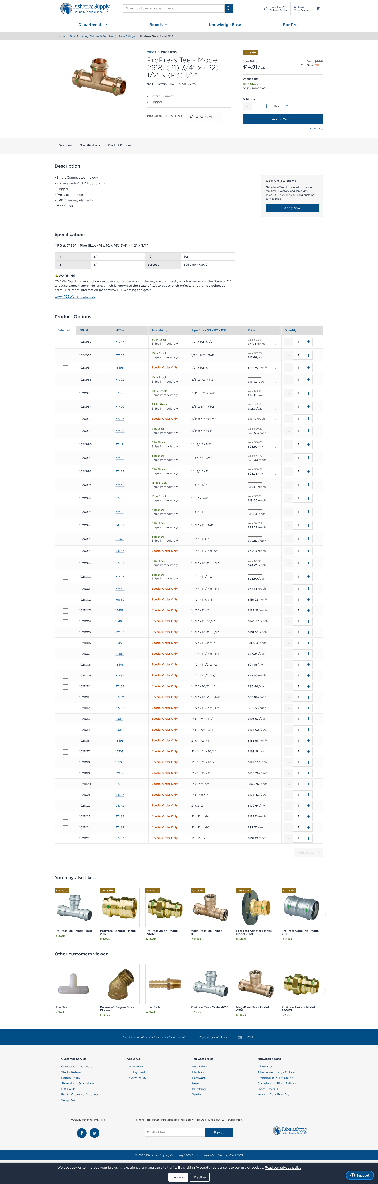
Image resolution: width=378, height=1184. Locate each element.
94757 (119, 551)
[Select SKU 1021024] (65, 827)
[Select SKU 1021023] (65, 817)
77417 (119, 444)
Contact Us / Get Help (76, 1066)
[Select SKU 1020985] (65, 380)
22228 (119, 773)
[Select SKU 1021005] (65, 632)
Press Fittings (126, 36)
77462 (119, 675)
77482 (119, 827)
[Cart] (316, 8)
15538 (119, 784)
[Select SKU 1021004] (65, 621)
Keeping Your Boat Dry (273, 1094)
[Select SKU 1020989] (65, 431)
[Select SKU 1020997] (65, 539)
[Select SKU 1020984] (65, 367)
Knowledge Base (225, 24)
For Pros (291, 24)
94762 (119, 525)
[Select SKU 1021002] (65, 600)
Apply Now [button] (292, 208)
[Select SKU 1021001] (65, 589)
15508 (119, 751)
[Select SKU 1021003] (65, 611)
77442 (119, 589)
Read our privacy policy (283, 1167)
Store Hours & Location (77, 1083)
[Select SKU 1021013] (65, 719)
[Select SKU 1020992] (65, 471)
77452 (119, 563)
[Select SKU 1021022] (65, 806)
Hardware (199, 1078)
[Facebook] (82, 1130)
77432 (119, 485)
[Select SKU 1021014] (65, 730)
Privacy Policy (136, 1078)
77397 (119, 393)
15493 (119, 367)
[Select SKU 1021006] (65, 643)
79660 (119, 599)
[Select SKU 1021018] (65, 762)
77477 (119, 838)
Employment (136, 1072)
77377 (119, 341)
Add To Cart (280, 119)
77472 (119, 697)
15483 (119, 654)
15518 (119, 719)
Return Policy (316, 128)
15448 (119, 664)
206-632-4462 (212, 1037)
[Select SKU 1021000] (65, 577)
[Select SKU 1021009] (65, 676)
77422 (119, 458)
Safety (196, 1094)
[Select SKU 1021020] (65, 784)
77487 (119, 816)
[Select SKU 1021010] (65, 687)
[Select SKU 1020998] (65, 551)
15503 (119, 762)
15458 (119, 610)
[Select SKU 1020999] (65, 563)
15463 (119, 621)
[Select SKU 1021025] (65, 838)
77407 (119, 431)
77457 (119, 708)
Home (61, 36)
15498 (119, 740)
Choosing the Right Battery (276, 1083)
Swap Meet (69, 1100)
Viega (151, 52)
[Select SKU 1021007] (65, 654)
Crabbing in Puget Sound (275, 1078)
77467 (119, 686)
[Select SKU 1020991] (65, 458)
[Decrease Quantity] (247, 106)
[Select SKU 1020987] (65, 407)
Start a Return (71, 1072)
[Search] (229, 8)
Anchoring (199, 1066)
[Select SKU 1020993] (65, 485)
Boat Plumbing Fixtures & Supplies (91, 36)
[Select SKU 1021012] (65, 708)
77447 (119, 576)
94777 (119, 795)
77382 (119, 355)
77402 (119, 406)
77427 (119, 471)
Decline (200, 1177)
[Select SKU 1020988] (65, 419)
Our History (135, 1066)
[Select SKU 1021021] (65, 795)
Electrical (198, 1072)
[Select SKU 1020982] (65, 342)
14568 (119, 539)
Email (250, 1037)
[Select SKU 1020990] (65, 444)
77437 (119, 498)
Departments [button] (91, 24)
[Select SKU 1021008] (65, 665)
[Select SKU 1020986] (65, 393)
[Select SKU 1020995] (65, 512)
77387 (119, 419)
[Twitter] (94, 1130)
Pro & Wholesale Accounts (79, 1094)
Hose (195, 1083)
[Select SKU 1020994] (65, 498)
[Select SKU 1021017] (65, 752)
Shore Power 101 (268, 1089)
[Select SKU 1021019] (65, 773)
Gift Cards (68, 1089)
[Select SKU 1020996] (65, 525)
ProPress (169, 52)
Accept (178, 1177)
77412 (119, 512)
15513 (119, 729)
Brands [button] (156, 24)
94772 (119, 805)
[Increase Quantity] (266, 106)
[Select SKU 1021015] (65, 741)
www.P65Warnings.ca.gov (75, 296)
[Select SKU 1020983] (65, 355)
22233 (119, 632)
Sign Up (219, 1132)
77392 (119, 379)
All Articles (265, 1066)
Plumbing (199, 1089)
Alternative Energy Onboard (277, 1072)
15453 (119, 643)
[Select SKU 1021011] (65, 697)
